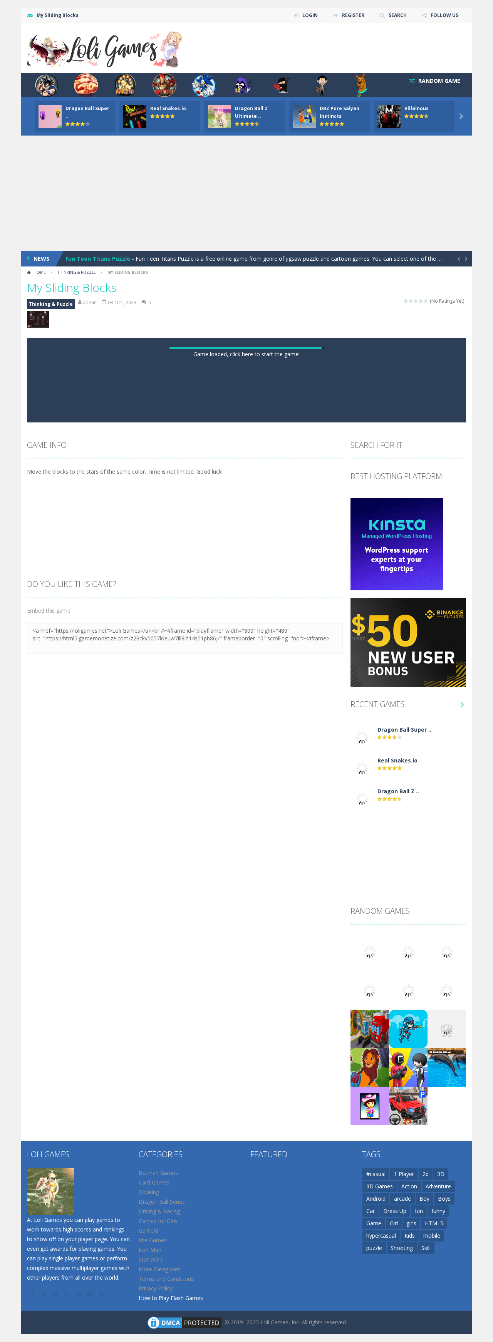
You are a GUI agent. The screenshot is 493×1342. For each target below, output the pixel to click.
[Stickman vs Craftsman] (447, 1293)
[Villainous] (408, 1255)
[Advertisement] (246, 193)
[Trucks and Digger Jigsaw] (369, 1293)
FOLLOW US (444, 15)
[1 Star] (406, 301)
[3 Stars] (416, 301)
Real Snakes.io (168, 108)
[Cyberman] (408, 1293)
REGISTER (353, 15)
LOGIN (310, 15)
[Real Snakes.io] (362, 1033)
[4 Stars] (421, 301)
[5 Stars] (426, 301)
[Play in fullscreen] (253, 678)
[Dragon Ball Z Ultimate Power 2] (362, 1063)
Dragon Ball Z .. (398, 1056)
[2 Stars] (411, 301)
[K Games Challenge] (408, 1332)
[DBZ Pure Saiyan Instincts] (369, 1255)
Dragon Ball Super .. (404, 995)
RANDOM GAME (438, 80)
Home (39, 272)
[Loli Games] (105, 47)
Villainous (416, 108)
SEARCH (398, 15)
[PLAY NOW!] (50, 115)
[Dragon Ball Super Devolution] (362, 1002)
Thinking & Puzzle (76, 272)
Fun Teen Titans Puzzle (97, 258)
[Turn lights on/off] (225, 678)
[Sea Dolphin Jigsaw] (447, 1332)
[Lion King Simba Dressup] (369, 1332)
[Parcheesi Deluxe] (447, 1255)
